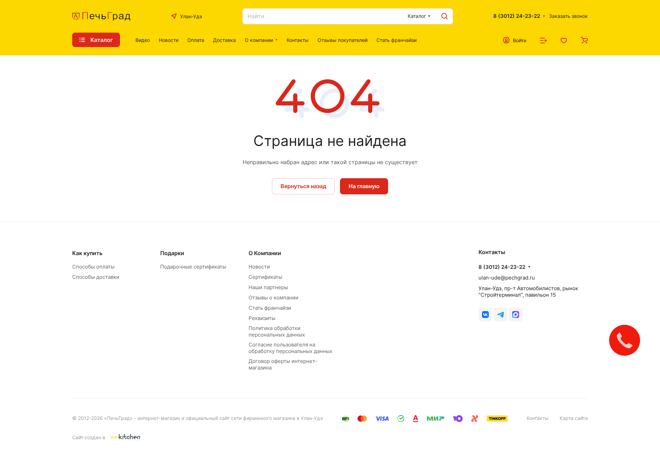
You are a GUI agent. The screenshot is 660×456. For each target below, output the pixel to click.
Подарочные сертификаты (193, 266)
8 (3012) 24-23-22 (516, 16)
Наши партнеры (268, 287)
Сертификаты (265, 277)
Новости (259, 266)
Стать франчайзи (270, 308)
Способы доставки (95, 277)
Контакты (538, 418)
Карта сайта (574, 418)
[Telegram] (500, 314)
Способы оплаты (93, 266)
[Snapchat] (515, 314)
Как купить (87, 253)
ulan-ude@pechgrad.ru (506, 277)
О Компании (265, 253)
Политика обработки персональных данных (277, 331)
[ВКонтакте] (485, 314)
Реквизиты (262, 318)
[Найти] (444, 16)
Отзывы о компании (273, 297)
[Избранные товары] (564, 39)
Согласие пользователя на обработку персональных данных (290, 347)
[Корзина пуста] (584, 39)
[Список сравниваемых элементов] (543, 39)
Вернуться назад (303, 186)
